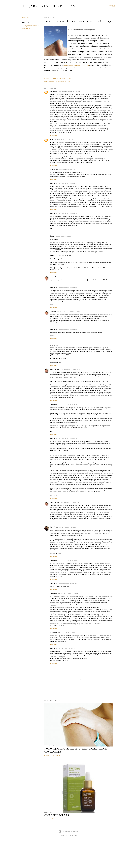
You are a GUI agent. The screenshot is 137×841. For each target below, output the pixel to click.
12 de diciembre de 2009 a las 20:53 (68, 593)
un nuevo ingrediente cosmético (76, 65)
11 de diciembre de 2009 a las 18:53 (67, 343)
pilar (51, 139)
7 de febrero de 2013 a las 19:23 (66, 648)
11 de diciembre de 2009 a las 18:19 (67, 287)
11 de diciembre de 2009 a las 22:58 (67, 583)
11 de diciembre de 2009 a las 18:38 (67, 329)
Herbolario (54, 633)
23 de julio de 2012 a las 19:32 (66, 633)
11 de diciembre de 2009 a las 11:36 (67, 183)
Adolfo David (54, 277)
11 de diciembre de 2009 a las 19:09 (70, 369)
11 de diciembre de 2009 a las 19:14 (67, 405)
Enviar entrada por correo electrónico (62, 78)
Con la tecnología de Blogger (70, 831)
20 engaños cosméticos (30, 26)
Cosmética (26, 28)
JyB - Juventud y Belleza (52, 6)
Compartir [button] (25, 18)
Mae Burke (74, 835)
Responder (54, 135)
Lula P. (52, 527)
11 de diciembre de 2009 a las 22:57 (67, 561)
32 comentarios (56, 819)
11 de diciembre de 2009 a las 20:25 (67, 438)
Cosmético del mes (56, 815)
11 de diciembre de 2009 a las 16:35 (69, 277)
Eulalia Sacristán (55, 91)
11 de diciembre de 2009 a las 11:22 (68, 169)
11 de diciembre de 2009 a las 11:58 (67, 213)
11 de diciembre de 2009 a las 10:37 (72, 91)
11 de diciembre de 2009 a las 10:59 (64, 139)
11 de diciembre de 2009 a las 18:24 (70, 311)
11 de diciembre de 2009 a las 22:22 (66, 527)
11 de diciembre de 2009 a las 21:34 (70, 502)
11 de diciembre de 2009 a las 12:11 (63, 236)
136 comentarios (56, 755)
